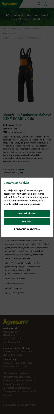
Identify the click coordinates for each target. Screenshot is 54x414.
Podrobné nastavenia (27, 229)
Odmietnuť (27, 221)
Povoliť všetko (27, 214)
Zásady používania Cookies (23, 201)
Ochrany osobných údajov (28, 204)
